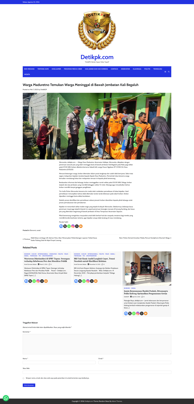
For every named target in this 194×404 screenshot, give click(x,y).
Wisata (27, 74)
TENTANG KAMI (43, 69)
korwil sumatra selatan (30, 264)
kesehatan (125, 69)
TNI (40, 255)
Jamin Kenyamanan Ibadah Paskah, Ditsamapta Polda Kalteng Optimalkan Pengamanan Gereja (146, 292)
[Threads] (77, 226)
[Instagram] (73, 226)
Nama (25, 359)
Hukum (34, 254)
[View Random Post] (165, 71)
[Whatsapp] (69, 226)
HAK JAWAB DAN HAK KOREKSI (96, 69)
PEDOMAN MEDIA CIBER (73, 69)
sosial (39, 230)
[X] (65, 226)
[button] (6, 398)
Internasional (43, 254)
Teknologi (157, 69)
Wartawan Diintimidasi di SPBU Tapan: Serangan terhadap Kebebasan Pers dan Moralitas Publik (47, 259)
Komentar (27, 332)
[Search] (168, 71)
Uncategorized (47, 255)
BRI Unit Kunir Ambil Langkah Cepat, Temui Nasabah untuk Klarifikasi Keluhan (94, 259)
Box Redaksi (29, 69)
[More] (81, 226)
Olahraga (137, 69)
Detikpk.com (97, 57)
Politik (147, 69)
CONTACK (114, 69)
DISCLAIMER (56, 69)
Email (101, 359)
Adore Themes (117, 401)
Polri (66, 254)
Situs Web (26, 368)
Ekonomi (33, 230)
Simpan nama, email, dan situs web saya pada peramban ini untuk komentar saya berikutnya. (57, 378)
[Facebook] (61, 226)
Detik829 (44, 89)
